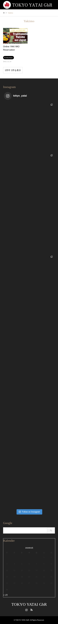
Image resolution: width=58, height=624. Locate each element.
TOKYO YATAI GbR (29, 604)
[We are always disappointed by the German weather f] (29, 431)
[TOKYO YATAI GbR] (27, 5)
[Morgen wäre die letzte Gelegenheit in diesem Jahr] (29, 228)
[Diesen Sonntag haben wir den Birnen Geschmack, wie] (29, 380)
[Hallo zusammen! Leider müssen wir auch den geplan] (29, 482)
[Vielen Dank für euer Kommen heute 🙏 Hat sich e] (29, 330)
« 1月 (5, 595)
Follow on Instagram (31, 512)
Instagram (26, 610)
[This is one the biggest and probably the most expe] (29, 279)
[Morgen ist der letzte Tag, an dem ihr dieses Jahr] (29, 178)
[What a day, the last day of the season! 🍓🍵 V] (29, 127)
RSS (31, 610)
